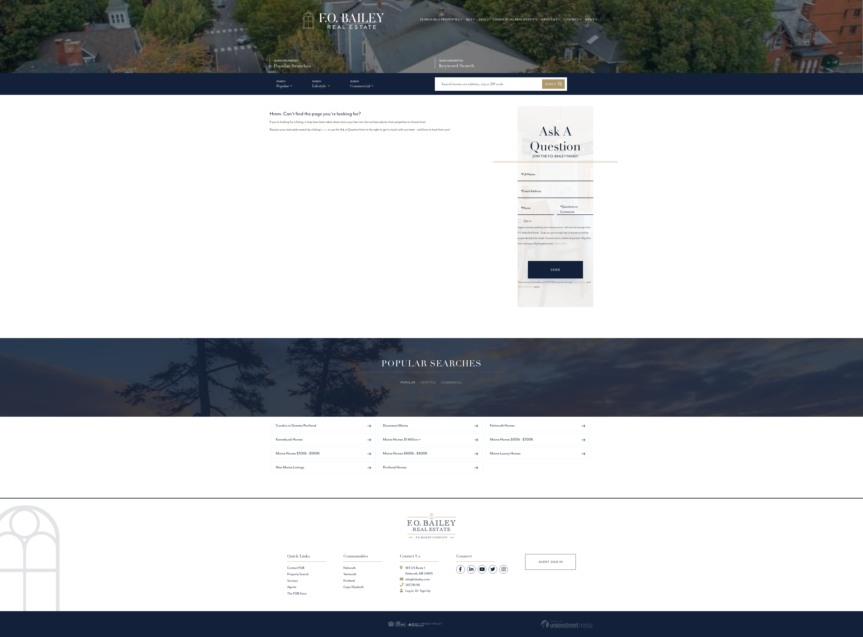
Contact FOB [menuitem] (295, 568)
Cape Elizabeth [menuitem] (353, 587)
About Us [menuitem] (549, 19)
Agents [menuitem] (291, 587)
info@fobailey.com (417, 579)
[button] (553, 84)
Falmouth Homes (502, 425)
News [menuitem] (589, 19)
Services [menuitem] (292, 581)
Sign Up (425, 591)
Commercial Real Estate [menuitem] (514, 19)
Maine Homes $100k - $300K (511, 439)
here (323, 129)
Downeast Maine (395, 425)
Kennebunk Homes (289, 439)
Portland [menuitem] (349, 581)
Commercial (360, 86)
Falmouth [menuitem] (349, 568)
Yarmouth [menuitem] (349, 574)
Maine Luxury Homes (505, 453)
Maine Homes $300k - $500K (298, 453)
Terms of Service (525, 286)
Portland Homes (395, 467)
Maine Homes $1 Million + (402, 439)
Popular (282, 86)
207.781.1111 (412, 585)
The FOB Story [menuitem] (297, 593)
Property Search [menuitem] (298, 574)
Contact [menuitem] (571, 19)
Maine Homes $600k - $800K (405, 453)
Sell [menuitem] (482, 19)
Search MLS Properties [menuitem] (440, 19)
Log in (409, 591)
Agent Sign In (550, 562)
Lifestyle (319, 86)
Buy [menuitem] (469, 19)
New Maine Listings (290, 467)
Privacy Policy (560, 243)
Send (555, 270)
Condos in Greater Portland (296, 425)
